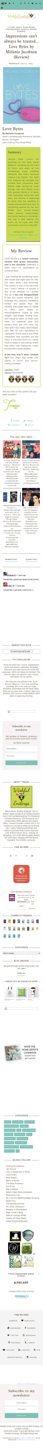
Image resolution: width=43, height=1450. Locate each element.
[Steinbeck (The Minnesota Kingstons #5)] (28, 930)
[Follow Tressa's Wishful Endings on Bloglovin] (22, 1298)
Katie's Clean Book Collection (19, 1192)
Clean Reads (29, 27)
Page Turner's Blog (14, 1212)
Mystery (8, 1134)
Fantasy (24, 1126)
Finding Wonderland (15, 1166)
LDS (18, 1130)
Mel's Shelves (12, 1189)
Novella (25, 29)
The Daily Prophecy (15, 1183)
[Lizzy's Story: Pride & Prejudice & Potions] (5, 922)
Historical (10, 1130)
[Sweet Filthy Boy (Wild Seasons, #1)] (9, 923)
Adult (19, 27)
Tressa (20, 895)
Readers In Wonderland (16, 1210)
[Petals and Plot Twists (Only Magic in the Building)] (9, 937)
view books (32, 908)
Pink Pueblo (34, 1426)
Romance (21, 31)
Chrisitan (29, 1122)
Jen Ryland (11, 1169)
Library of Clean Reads (16, 1218)
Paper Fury (11, 1201)
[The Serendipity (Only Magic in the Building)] (14, 937)
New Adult (19, 1134)
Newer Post (11, 559)
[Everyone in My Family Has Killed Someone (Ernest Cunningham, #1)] (32, 922)
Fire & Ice (10, 1186)
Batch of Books (12, 1181)
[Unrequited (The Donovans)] (14, 930)
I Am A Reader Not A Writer (18, 1172)
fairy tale (9, 1151)
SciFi (29, 1134)
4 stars (11, 27)
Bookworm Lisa (13, 1195)
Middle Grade (29, 1130)
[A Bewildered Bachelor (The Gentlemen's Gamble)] (28, 923)
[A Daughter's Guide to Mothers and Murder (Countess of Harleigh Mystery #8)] (32, 930)
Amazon (26, 235)
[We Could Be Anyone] (14, 923)
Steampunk (10, 1138)
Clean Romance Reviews (17, 1221)
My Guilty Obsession (15, 1207)
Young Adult (26, 1146)
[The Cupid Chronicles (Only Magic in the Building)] (18, 937)
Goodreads (14, 235)
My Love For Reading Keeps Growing (22, 1198)
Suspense (9, 1142)
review (33, 29)
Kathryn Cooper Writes (16, 1215)
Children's (17, 1122)
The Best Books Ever (15, 1204)
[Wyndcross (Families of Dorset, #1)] (18, 930)
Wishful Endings (26, 1438)
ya (18, 1151)
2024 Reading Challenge (21, 891)
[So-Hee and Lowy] (37, 929)
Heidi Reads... (12, 1178)
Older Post (32, 559)
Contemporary (13, 29)
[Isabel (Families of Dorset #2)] (23, 930)
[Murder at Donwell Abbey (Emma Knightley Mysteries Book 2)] (5, 930)
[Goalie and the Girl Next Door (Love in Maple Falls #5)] (9, 930)
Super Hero (22, 1138)
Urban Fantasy (11, 1146)
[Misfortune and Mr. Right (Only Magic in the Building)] (5, 937)
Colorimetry (11, 1175)
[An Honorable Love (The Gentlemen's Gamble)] (23, 923)
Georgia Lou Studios (26, 1440)
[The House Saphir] (37, 922)
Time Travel (21, 1142)
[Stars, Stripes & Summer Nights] (18, 922)
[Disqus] (21, 601)
